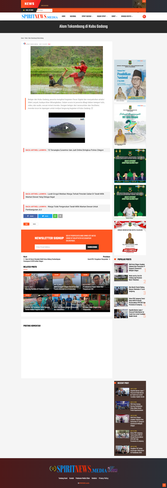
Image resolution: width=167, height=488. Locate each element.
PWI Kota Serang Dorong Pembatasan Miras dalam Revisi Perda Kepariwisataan (136, 407)
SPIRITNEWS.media (84, 483)
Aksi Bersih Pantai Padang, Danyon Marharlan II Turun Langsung (137, 289)
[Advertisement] (66, 174)
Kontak (71, 478)
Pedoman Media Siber (83, 478)
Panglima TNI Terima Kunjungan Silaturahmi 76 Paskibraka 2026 (137, 450)
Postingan (40, 10)
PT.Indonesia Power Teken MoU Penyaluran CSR (93, 288)
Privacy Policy (103, 478)
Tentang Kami (63, 478)
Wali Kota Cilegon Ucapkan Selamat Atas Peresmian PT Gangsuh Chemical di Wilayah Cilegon (137, 267)
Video (34, 224)
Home (63, 16)
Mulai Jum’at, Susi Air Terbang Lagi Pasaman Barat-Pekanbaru (135, 277)
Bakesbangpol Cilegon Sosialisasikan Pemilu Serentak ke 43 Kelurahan (66, 288)
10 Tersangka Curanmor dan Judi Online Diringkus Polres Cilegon (75, 150)
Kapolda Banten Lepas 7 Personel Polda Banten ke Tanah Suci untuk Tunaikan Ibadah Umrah (137, 313)
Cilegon (28, 275)
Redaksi (94, 478)
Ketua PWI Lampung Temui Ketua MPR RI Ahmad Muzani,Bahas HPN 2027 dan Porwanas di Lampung (137, 301)
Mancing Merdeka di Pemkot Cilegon (37, 289)
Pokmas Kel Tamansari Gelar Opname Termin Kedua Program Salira (37, 308)
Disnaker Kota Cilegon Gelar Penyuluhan (92, 308)
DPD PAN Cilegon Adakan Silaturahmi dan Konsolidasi (66, 308)
